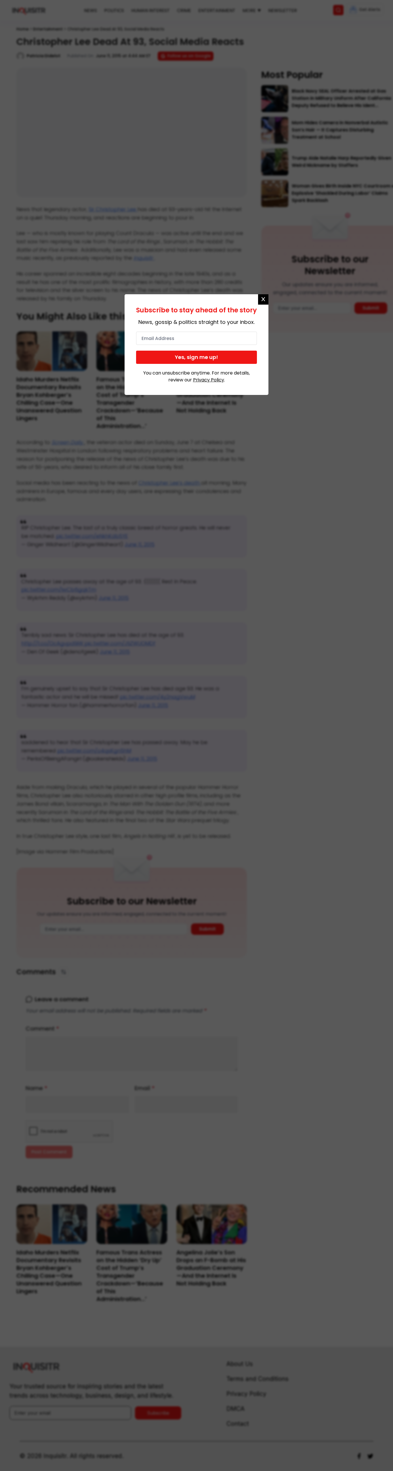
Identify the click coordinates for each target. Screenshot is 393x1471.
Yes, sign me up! (196, 357)
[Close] (263, 299)
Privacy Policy (208, 380)
